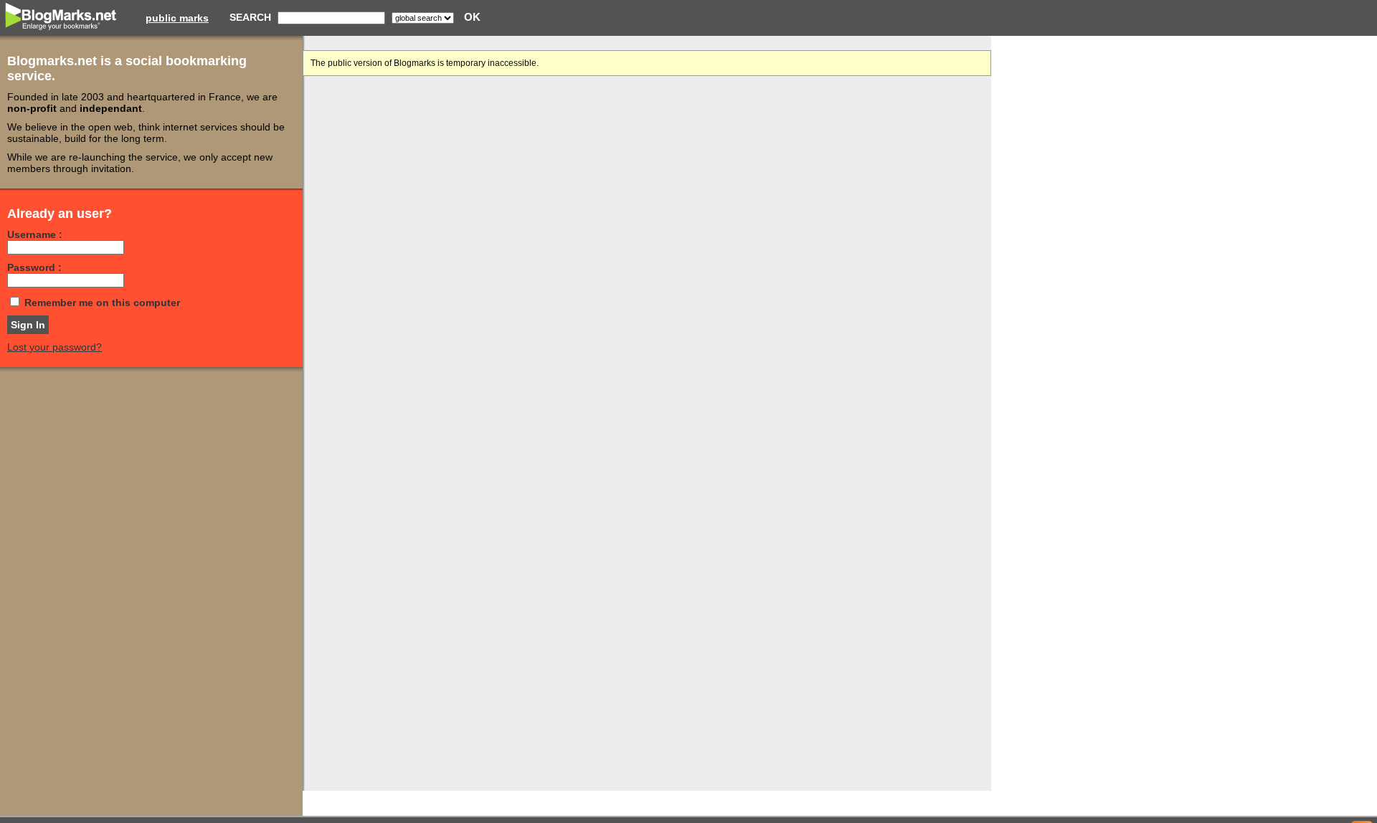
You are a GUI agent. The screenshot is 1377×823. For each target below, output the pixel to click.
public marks (177, 18)
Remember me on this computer (102, 302)
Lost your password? (54, 347)
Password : (34, 267)
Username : (34, 234)
